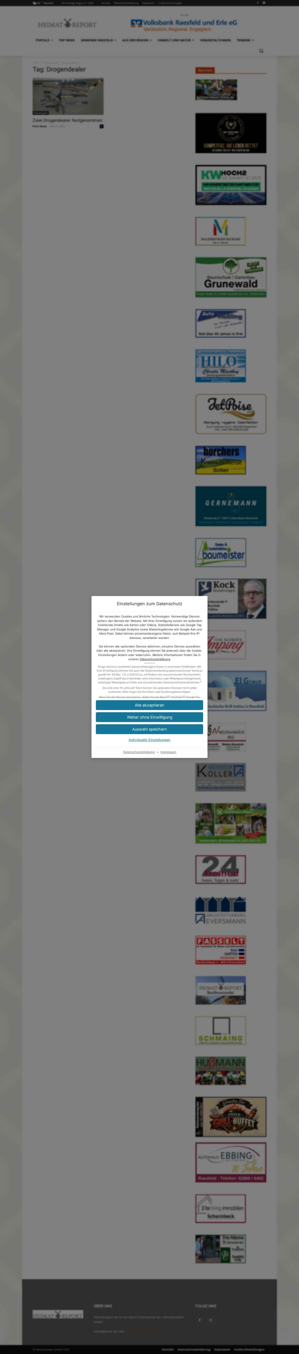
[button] (149, 705)
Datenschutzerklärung (155, 659)
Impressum (168, 752)
